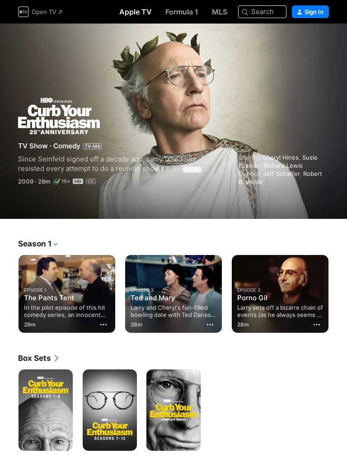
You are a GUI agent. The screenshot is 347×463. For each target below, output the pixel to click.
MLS (219, 11)
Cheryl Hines (281, 157)
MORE (192, 169)
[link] (39, 358)
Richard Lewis (283, 165)
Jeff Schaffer (281, 173)
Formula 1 (181, 11)
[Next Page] (338, 292)
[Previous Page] (9, 292)
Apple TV (135, 11)
